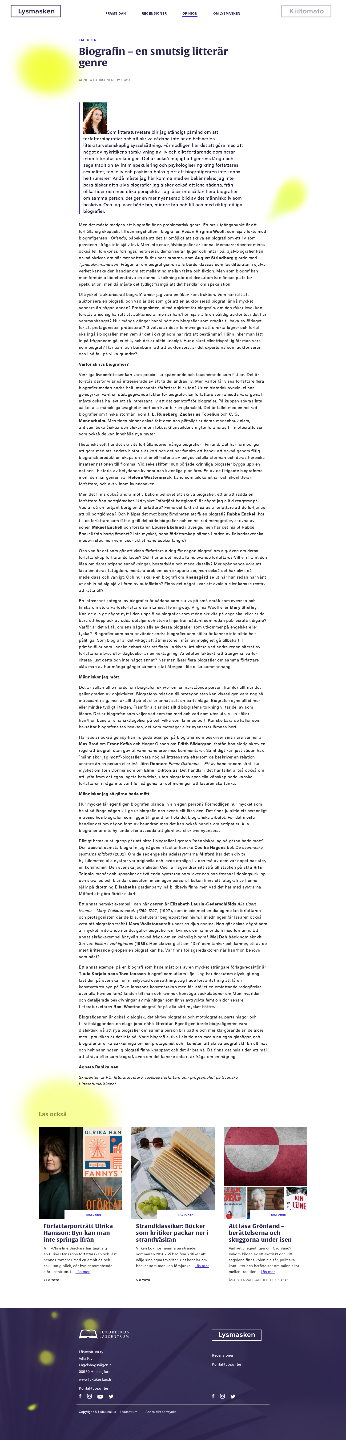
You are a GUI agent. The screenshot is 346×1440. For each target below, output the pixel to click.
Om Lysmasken (227, 13)
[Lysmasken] (36, 16)
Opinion (190, 13)
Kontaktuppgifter (94, 1388)
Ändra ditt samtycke (161, 1411)
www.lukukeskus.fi (95, 1379)
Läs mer (83, 1271)
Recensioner (154, 13)
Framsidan (115, 13)
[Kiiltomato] (306, 16)
